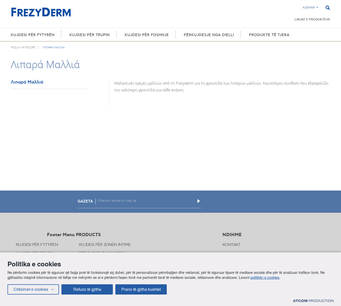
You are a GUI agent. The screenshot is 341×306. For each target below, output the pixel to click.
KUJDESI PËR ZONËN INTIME (105, 244)
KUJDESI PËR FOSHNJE (147, 35)
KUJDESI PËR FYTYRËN (32, 35)
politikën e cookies (264, 277)
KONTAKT (231, 244)
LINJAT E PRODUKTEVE (312, 19)
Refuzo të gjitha (87, 289)
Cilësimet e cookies (30, 289)
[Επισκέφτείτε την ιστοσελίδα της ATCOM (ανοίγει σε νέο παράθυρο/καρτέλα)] (313, 300)
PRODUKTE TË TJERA (269, 35)
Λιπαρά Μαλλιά (27, 82)
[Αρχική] (41, 14)
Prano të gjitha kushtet (141, 289)
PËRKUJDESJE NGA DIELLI (209, 35)
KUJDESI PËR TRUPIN (89, 35)
